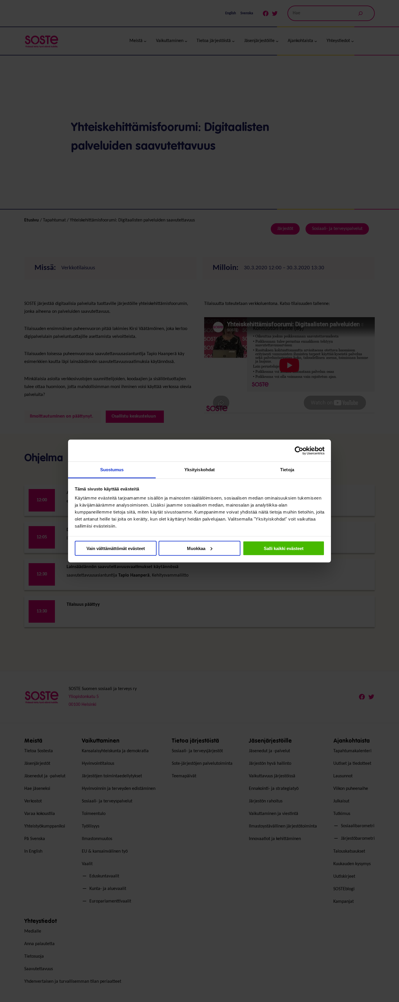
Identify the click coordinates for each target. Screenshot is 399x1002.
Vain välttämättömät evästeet (115, 548)
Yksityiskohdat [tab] (199, 469)
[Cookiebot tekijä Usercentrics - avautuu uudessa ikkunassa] (299, 450)
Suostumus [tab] (112, 469)
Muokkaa (196, 548)
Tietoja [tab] (287, 469)
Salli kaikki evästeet (283, 548)
